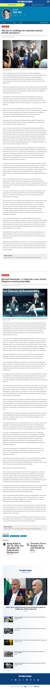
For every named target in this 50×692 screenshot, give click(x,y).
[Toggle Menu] (1, 1)
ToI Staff (16, 619)
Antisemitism (5, 536)
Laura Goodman (9, 554)
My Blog (14, 22)
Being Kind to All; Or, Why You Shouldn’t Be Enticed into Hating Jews (15, 548)
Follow (15, 15)
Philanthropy (23, 536)
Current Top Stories (25, 572)
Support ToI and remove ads (38, 4)
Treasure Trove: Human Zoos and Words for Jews (38, 546)
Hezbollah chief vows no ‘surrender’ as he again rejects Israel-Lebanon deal (30, 640)
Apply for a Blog (44, 22)
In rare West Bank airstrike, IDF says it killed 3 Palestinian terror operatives (30, 628)
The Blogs (15, 9)
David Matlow (32, 552)
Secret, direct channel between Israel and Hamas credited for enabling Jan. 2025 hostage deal (26, 608)
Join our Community (12, 4)
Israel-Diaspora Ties (15, 536)
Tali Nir (17, 12)
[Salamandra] (36, 686)
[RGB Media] (26, 686)
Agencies (16, 641)
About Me (20, 22)
